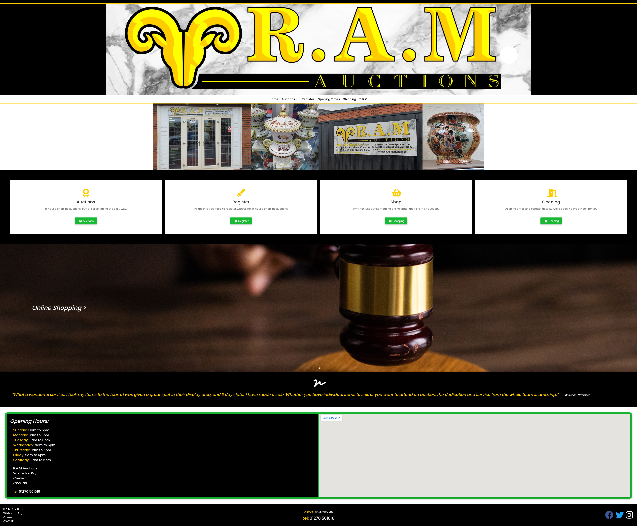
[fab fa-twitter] (619, 517)
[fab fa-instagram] (629, 517)
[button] (317, 368)
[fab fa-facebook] (609, 517)
